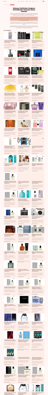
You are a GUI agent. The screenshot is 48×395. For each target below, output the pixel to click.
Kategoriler (22, 1)
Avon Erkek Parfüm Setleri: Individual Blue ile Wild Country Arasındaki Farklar (37, 305)
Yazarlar (30, 1)
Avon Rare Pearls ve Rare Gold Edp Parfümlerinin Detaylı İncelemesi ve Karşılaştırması (24, 94)
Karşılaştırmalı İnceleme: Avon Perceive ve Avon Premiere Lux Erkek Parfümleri (23, 323)
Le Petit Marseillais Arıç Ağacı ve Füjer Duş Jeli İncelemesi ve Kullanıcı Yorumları (37, 94)
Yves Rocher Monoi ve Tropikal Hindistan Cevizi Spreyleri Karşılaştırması (9, 164)
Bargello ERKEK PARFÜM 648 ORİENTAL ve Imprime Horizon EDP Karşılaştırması (37, 270)
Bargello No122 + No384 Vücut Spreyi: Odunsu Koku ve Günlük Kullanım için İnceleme (37, 129)
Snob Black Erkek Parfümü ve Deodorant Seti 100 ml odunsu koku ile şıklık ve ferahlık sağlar (23, 59)
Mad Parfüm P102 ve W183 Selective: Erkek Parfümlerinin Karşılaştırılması (37, 200)
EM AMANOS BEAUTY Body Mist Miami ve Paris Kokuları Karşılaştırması (37, 217)
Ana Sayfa (5, 4)
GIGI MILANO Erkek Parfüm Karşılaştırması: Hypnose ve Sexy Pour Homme (23, 305)
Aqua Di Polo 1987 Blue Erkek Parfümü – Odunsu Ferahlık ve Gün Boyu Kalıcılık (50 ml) (37, 59)
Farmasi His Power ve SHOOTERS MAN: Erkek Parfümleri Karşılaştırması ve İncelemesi (10, 393)
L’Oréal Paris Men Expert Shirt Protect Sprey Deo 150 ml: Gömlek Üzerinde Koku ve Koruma (10, 59)
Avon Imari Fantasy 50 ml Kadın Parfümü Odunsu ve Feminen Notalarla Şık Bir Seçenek (9, 129)
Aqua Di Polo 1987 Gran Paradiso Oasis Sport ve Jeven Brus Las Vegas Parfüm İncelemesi (23, 340)
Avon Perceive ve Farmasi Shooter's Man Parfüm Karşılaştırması (22, 393)
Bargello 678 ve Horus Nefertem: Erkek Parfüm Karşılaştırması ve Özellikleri (37, 376)
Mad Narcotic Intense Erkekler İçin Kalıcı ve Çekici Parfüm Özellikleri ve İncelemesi (24, 129)
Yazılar (19, 1)
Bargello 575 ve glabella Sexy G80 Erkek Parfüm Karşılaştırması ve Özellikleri (37, 164)
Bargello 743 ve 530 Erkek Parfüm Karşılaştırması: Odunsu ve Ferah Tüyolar (37, 252)
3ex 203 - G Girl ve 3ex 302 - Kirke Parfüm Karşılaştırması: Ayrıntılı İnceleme (23, 182)
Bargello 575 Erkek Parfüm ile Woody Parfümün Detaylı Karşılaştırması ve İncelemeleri (37, 288)
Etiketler (8, 4)
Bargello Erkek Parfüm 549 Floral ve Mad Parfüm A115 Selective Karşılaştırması (23, 288)
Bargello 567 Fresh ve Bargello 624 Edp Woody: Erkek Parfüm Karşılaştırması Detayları (24, 376)
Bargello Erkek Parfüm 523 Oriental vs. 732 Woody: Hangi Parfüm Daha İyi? (9, 200)
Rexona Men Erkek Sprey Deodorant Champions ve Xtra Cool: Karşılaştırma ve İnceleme (9, 358)
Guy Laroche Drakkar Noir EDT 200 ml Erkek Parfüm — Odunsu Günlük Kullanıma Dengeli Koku (24, 76)
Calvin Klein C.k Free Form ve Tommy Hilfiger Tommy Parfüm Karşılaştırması (23, 235)
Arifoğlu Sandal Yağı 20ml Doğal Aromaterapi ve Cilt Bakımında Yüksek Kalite (23, 164)
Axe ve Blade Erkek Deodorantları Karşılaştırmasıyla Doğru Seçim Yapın (37, 340)
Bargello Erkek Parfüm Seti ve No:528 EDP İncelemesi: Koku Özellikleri (37, 235)
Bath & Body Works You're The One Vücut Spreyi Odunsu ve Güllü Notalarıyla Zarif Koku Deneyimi (10, 76)
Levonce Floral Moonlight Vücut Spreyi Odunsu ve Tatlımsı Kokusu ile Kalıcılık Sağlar (10, 41)
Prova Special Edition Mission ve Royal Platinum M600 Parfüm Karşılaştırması (9, 270)
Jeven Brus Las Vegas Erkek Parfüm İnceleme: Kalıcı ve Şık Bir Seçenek (23, 270)
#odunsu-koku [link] (12, 4)
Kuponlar (33, 1)
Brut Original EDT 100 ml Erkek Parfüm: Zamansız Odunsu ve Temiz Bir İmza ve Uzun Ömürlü (37, 76)
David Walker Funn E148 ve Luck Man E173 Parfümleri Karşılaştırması (9, 323)
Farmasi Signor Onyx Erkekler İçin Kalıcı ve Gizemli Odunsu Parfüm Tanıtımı (37, 147)
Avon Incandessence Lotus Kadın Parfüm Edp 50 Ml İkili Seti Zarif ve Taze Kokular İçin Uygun (10, 112)
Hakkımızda (26, 1)
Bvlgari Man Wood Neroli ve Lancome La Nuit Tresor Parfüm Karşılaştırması (37, 41)
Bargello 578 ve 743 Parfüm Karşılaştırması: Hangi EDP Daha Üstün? (9, 252)
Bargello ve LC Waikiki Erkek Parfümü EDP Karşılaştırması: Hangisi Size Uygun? (9, 217)
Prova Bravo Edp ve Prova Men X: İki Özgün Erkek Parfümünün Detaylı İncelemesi (37, 182)
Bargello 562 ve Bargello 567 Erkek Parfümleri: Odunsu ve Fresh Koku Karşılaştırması (10, 182)
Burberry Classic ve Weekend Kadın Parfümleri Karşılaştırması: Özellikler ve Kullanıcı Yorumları (9, 94)
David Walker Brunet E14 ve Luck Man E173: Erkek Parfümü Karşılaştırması (10, 376)
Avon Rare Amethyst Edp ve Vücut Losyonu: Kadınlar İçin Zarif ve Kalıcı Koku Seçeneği (38, 112)
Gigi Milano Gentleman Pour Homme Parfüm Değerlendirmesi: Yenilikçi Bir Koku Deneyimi (37, 358)
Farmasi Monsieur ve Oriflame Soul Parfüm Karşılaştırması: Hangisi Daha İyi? (9, 235)
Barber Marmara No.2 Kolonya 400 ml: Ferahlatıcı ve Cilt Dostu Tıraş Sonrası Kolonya (24, 147)
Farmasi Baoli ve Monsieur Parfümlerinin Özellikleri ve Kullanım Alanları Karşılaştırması (23, 200)
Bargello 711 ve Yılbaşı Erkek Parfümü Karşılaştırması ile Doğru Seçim (10, 305)
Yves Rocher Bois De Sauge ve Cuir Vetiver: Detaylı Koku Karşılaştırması (37, 393)
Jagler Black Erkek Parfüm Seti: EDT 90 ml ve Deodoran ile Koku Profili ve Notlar (23, 41)
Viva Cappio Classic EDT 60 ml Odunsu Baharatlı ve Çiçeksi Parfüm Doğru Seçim (23, 112)
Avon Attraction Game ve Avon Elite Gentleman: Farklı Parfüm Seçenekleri (37, 323)
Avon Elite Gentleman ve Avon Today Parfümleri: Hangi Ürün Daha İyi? (23, 217)
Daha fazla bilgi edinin (7, 47)
